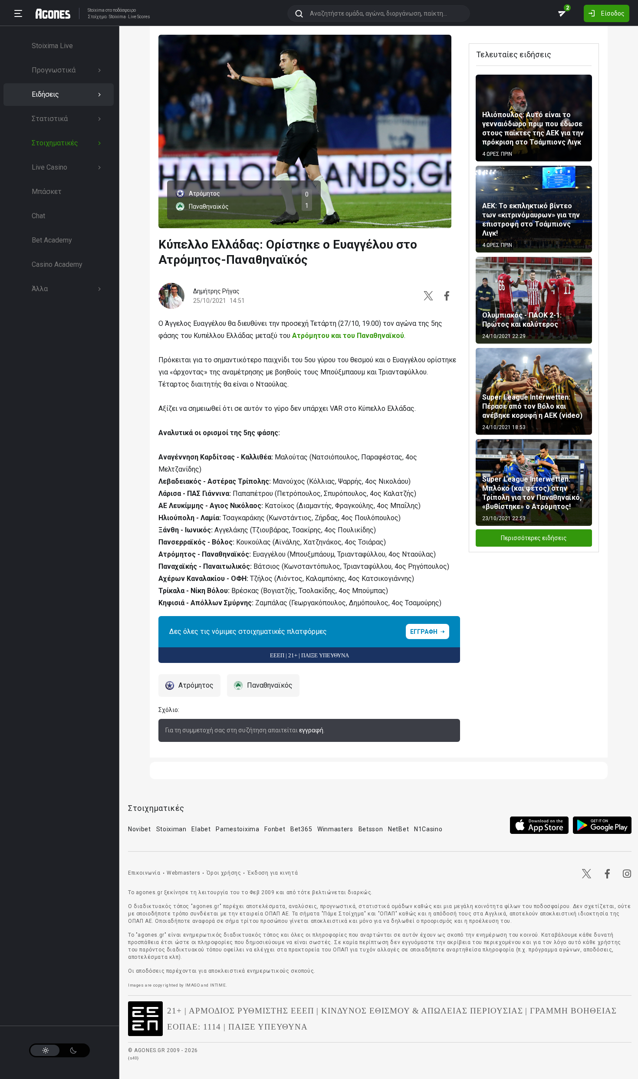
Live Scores (139, 17)
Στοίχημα (97, 17)
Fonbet (274, 829)
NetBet (398, 829)
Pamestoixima (237, 829)
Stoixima (96, 10)
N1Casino (428, 829)
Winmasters (335, 829)
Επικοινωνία (144, 873)
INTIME (218, 985)
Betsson (370, 829)
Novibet (139, 829)
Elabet (200, 829)
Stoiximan (171, 829)
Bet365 (301, 829)
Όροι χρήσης (224, 873)
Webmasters (183, 873)
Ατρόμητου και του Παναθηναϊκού (348, 335)
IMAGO (192, 985)
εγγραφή (311, 730)
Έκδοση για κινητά (272, 873)
